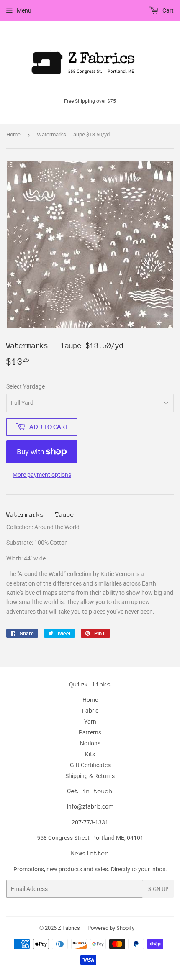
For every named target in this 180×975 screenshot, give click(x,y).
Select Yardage (25, 386)
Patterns (90, 732)
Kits (90, 754)
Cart (167, 10)
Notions (90, 743)
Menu (24, 10)
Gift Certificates (90, 765)
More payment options (42, 474)
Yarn (90, 721)
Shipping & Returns (90, 776)
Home (13, 134)
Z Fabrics (69, 928)
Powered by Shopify (110, 928)
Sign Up (158, 889)
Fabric (90, 710)
